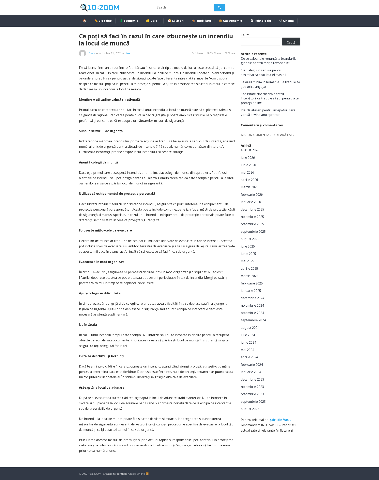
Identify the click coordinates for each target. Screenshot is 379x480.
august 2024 (250, 327)
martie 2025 (249, 276)
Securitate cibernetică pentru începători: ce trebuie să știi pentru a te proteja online (270, 98)
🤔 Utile (151, 21)
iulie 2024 (248, 335)
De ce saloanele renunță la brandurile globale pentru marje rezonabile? (268, 60)
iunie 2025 (248, 253)
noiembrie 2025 (252, 216)
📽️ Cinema (286, 21)
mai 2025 (247, 261)
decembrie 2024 (252, 298)
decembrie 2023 (252, 379)
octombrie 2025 (252, 224)
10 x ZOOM (94, 473)
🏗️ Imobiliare (201, 21)
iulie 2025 (248, 246)
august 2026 (250, 150)
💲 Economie (129, 21)
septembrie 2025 (253, 231)
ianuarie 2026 (251, 202)
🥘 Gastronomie (230, 21)
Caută (245, 35)
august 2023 (250, 409)
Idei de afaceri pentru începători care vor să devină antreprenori (268, 112)
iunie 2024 (248, 342)
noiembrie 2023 (252, 387)
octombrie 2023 (252, 394)
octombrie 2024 (252, 313)
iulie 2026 (248, 157)
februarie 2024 (252, 364)
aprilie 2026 (249, 180)
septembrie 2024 (253, 320)
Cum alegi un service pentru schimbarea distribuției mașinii (263, 72)
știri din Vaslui (281, 420)
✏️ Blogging (103, 21)
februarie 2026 (252, 194)
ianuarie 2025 (251, 290)
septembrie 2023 (253, 401)
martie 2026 (249, 187)
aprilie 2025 (249, 268)
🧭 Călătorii (176, 21)
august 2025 (250, 239)
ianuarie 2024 (251, 372)
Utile (127, 53)
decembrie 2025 (252, 209)
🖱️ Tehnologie (260, 21)
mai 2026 (247, 172)
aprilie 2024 (249, 357)
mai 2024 (247, 350)
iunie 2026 (248, 165)
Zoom (91, 53)
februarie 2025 (252, 283)
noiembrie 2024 (252, 305)
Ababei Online (136, 473)
